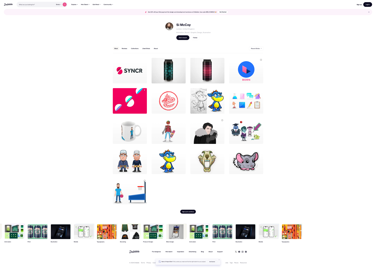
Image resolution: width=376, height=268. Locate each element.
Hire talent (168, 251)
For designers (156, 251)
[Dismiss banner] (219, 260)
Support (220, 251)
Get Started (223, 12)
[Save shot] (139, 79)
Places (236, 263)
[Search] (65, 4)
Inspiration (180, 251)
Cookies (155, 263)
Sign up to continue (188, 211)
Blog (202, 251)
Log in (368, 4)
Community (108, 4)
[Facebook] (239, 252)
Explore (73, 4)
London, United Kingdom (185, 29)
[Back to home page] (8, 4)
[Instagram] (242, 252)
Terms (143, 263)
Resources (243, 263)
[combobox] (36, 4)
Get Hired (96, 4)
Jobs (226, 263)
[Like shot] (143, 79)
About (211, 251)
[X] (236, 252)
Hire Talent (84, 4)
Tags (231, 263)
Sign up (359, 4)
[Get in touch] (135, 79)
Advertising (192, 251)
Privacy (148, 263)
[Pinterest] (246, 252)
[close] (368, 12)
